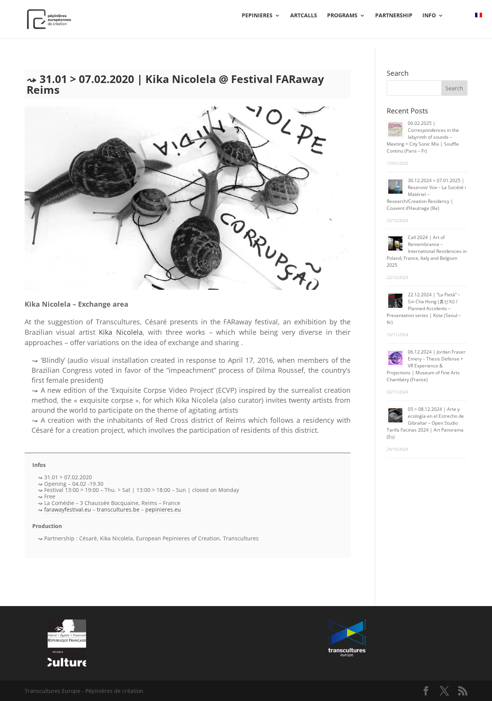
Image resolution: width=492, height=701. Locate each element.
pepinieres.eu (163, 509)
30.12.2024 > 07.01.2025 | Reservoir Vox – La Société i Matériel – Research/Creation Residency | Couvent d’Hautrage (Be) (426, 194)
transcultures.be (118, 509)
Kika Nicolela (120, 332)
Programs (342, 16)
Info (429, 16)
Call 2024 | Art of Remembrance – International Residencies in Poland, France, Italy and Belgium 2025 (427, 251)
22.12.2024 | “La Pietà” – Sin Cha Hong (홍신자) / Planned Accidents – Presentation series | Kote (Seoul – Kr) (424, 308)
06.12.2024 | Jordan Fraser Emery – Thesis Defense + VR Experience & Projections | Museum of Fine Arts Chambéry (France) (426, 366)
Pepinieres (257, 16)
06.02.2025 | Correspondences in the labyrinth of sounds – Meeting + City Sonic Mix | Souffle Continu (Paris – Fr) (423, 137)
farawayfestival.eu (67, 509)
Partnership (393, 16)
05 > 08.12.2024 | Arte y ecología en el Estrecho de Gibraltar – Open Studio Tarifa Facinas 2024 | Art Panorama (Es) (425, 423)
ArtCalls (303, 16)
